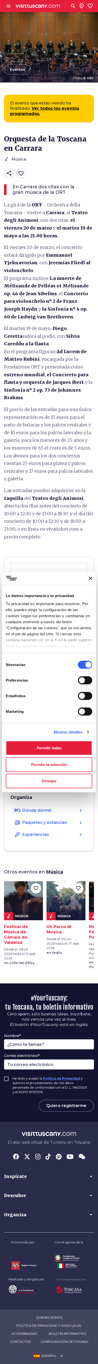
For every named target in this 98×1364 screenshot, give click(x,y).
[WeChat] (81, 1157)
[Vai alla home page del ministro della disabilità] (69, 1258)
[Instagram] (37, 1157)
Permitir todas (49, 748)
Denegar (49, 781)
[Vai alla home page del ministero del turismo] (69, 1266)
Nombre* (12, 1036)
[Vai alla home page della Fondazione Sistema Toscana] (26, 1289)
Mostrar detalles (68, 732)
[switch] (85, 680)
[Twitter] (27, 1157)
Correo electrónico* (21, 1055)
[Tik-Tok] (48, 1157)
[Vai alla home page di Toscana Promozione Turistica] (71, 1290)
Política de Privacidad (61, 1078)
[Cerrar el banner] (90, 578)
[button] (49, 1176)
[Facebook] (16, 1157)
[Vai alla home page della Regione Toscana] (23, 1265)
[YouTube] (70, 1157)
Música (54, 872)
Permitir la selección (49, 764)
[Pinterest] (59, 1157)
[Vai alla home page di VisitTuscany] (38, 6)
